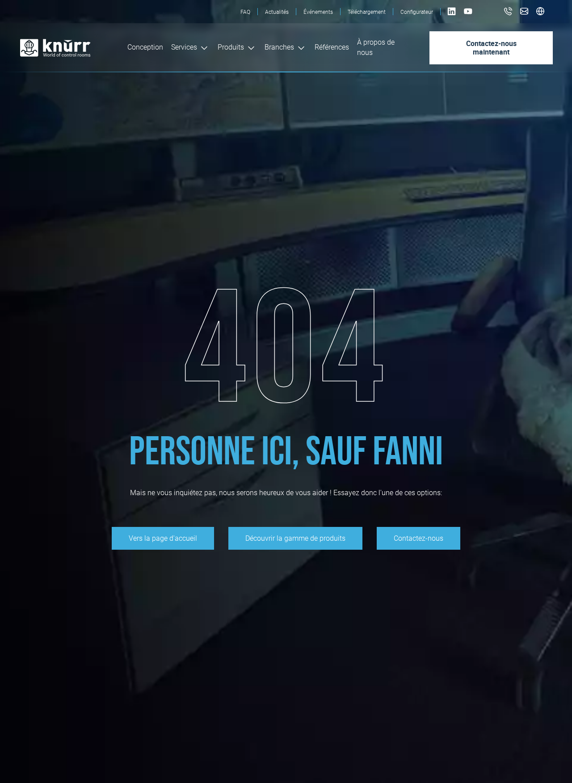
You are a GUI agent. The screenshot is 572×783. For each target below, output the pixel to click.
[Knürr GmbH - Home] (73, 48)
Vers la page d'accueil (163, 538)
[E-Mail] (524, 12)
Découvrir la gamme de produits (295, 538)
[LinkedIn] (452, 16)
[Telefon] (508, 12)
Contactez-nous (418, 538)
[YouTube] (468, 16)
